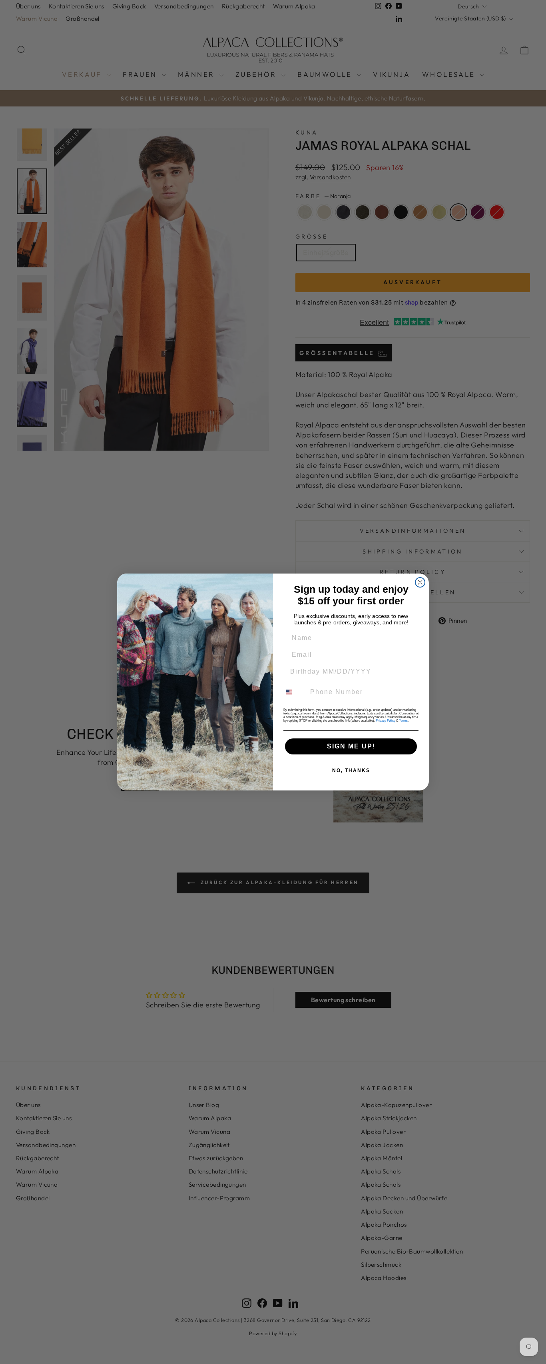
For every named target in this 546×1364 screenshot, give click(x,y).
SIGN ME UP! (351, 746)
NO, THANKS (351, 770)
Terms (403, 720)
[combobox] (293, 692)
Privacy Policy (385, 720)
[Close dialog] (420, 582)
